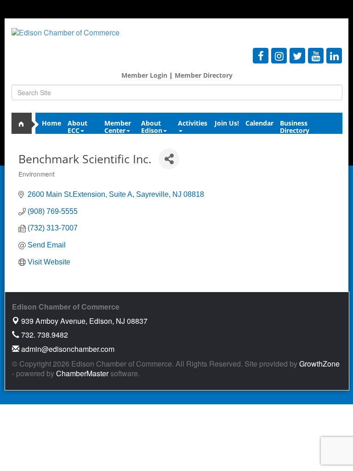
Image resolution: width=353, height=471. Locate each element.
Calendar (259, 123)
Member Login (144, 75)
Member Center (117, 126)
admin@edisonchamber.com (66, 349)
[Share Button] (169, 159)
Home (51, 123)
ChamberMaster (82, 373)
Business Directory (294, 126)
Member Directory (203, 75)
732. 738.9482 (43, 334)
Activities (192, 123)
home (25, 123)
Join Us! (227, 123)
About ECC (77, 126)
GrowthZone (319, 363)
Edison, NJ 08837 (84, 321)
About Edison (151, 126)
